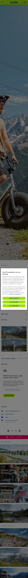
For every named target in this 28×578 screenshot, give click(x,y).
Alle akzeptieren (14, 305)
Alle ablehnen (14, 302)
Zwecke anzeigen (14, 298)
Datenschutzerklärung (15, 294)
